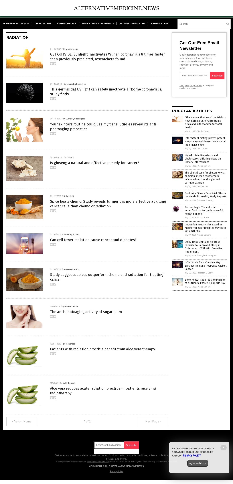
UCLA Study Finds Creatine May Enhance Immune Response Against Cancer (205, 266)
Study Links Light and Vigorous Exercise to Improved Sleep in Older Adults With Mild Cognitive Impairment (203, 246)
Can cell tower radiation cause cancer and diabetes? (93, 240)
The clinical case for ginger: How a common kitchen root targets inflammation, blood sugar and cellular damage (204, 177)
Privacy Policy (116, 471)
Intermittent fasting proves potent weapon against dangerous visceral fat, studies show (205, 141)
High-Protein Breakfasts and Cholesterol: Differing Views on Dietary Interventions (203, 159)
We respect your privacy (98, 462)
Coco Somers (204, 166)
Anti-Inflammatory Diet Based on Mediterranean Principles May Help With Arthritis (205, 228)
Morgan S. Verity (205, 200)
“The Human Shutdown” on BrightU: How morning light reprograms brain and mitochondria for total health (205, 122)
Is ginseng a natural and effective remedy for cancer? (94, 163)
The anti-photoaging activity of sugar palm (86, 312)
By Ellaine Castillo (70, 306)
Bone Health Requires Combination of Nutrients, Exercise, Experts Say (205, 281)
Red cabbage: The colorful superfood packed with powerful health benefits (204, 210)
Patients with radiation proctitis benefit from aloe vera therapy (102, 349)
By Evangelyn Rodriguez (75, 84)
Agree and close (197, 463)
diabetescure (43, 23)
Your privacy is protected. (190, 85)
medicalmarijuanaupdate (98, 23)
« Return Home (21, 421)
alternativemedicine (132, 23)
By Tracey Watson (72, 234)
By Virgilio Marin (70, 49)
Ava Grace (203, 148)
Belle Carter (203, 131)
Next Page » (153, 421)
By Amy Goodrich (71, 269)
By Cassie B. (69, 157)
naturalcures (159, 23)
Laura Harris (203, 218)
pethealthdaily (66, 23)
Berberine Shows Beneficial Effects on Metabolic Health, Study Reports (205, 195)
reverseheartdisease (16, 23)
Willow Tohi (203, 186)
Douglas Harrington (207, 255)
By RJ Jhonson (69, 344)
